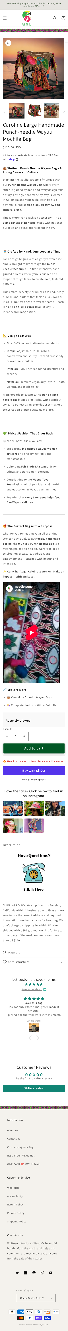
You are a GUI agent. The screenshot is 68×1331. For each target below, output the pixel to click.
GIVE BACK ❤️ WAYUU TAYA (23, 1164)
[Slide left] (4, 112)
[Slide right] (64, 112)
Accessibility (15, 1196)
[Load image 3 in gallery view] (51, 110)
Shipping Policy (16, 1221)
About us (12, 1130)
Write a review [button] (34, 1088)
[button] (5, 18)
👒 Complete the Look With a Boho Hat (32, 705)
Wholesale (13, 1187)
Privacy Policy (15, 1213)
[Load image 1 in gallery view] (16, 110)
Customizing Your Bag (20, 1147)
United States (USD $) (32, 1298)
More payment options (34, 779)
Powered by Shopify (40, 1325)
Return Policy (15, 1204)
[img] (34, 984)
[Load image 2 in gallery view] (34, 110)
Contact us (13, 1138)
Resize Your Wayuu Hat (20, 1155)
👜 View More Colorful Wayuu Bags (29, 697)
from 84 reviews (32, 989)
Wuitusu (29, 1325)
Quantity (7, 729)
